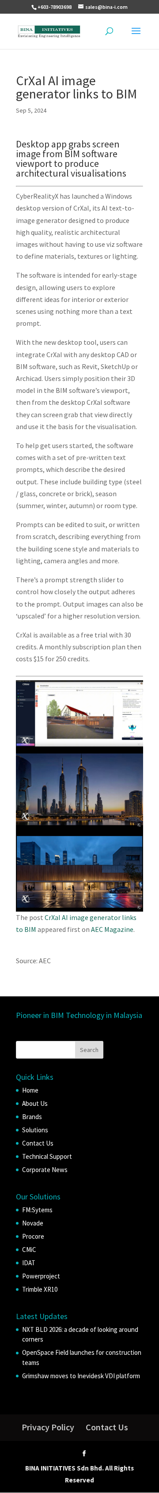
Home (30, 1090)
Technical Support (47, 1156)
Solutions (35, 1130)
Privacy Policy (48, 1427)
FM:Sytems (37, 1210)
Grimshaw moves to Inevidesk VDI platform (81, 1376)
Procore (33, 1236)
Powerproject (41, 1276)
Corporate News (45, 1169)
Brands (32, 1116)
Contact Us (37, 1143)
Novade (32, 1223)
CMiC (29, 1249)
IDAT (28, 1263)
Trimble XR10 (39, 1289)
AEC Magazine (112, 929)
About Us (35, 1103)
